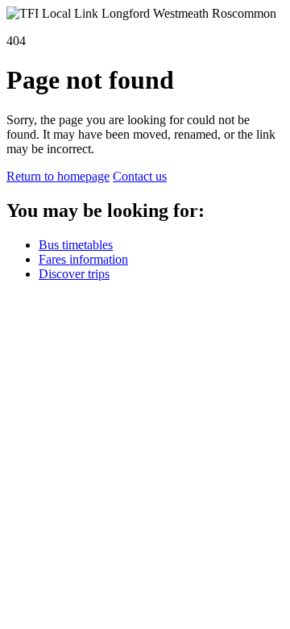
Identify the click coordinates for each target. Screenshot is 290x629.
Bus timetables (76, 245)
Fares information (83, 259)
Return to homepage (58, 176)
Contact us (140, 176)
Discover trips (74, 274)
